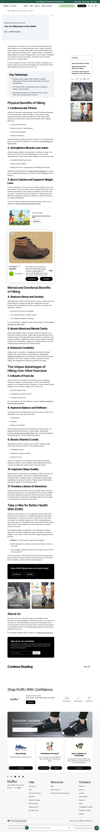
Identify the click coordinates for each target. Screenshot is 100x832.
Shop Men (46, 279)
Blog (52, 786)
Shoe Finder (82, 6)
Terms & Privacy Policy (21, 821)
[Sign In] (92, 6)
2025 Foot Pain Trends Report (60, 793)
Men (31, 6)
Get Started (21, 768)
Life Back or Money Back (67, 6)
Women (26, 6)
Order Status (77, 1)
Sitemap (81, 814)
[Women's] (27, 605)
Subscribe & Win (46, 6)
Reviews (81, 793)
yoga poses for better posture (25, 433)
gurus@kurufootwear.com (84, 821)
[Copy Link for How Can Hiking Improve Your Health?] (88, 79)
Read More (37, 221)
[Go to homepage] (12, 781)
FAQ (92, 1)
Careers (81, 789)
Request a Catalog (34, 800)
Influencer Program (85, 810)
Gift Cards (32, 796)
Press (80, 803)
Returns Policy (33, 803)
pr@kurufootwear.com (45, 633)
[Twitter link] (80, 79)
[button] (89, 6)
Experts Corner (55, 789)
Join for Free (43, 768)
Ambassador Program (86, 807)
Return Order (86, 1)
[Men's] (51, 605)
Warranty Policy (34, 810)
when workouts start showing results (27, 204)
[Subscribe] (35, 730)
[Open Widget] (96, 828)
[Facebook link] (77, 79)
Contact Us (32, 786)
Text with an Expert (35, 793)
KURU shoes (32, 627)
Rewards (81, 800)
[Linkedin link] (84, 79)
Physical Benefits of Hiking (80, 63)
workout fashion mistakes (37, 171)
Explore (37, 6)
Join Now (30, 702)
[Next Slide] (3, 1)
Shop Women (32, 279)
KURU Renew (83, 796)
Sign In (56, 768)
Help (95, 1)
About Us (82, 786)
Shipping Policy (33, 807)
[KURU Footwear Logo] (10, 6)
